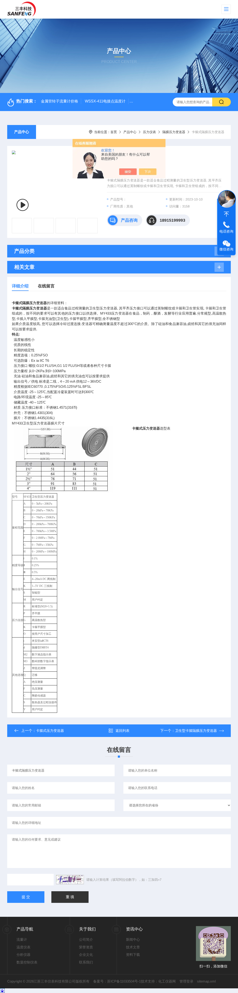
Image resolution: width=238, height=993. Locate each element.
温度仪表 (23, 947)
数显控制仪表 (27, 962)
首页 (113, 132)
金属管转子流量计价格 (59, 101)
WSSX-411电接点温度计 (105, 101)
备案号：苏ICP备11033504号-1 (117, 981)
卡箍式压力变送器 (50, 731)
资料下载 (133, 955)
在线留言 (46, 286)
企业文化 (86, 955)
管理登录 (186, 981)
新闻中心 (133, 939)
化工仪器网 (167, 981)
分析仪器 (23, 955)
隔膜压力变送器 (173, 132)
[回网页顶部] (226, 214)
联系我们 (86, 962)
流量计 (22, 939)
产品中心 (21, 132)
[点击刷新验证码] (70, 879)
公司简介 (86, 939)
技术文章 (133, 947)
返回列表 (122, 731)
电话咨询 (226, 231)
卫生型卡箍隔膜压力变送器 (196, 731)
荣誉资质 (86, 947)
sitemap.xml (206, 981)
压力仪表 (149, 132)
